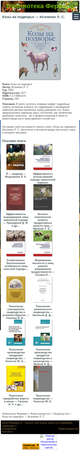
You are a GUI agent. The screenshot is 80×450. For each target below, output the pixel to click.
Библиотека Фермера (40, 6)
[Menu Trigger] (76, 16)
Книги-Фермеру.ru (12, 422)
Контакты (7, 431)
